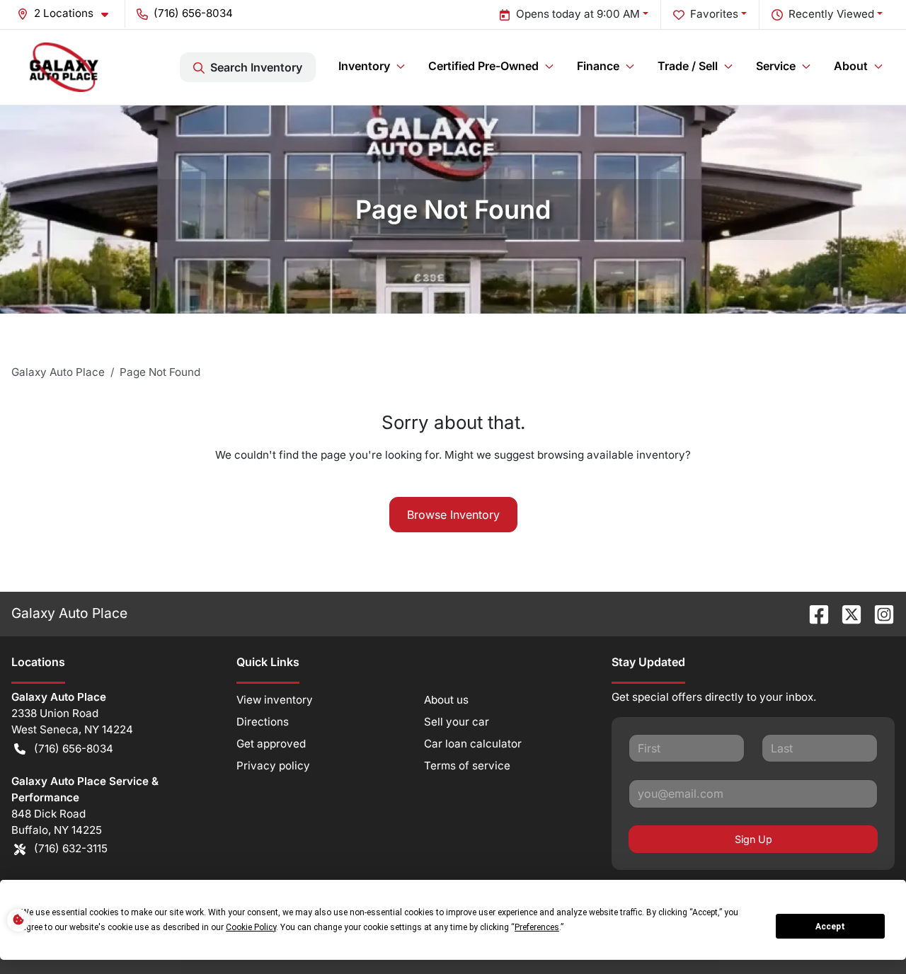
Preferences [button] (537, 927)
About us (446, 699)
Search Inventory (256, 67)
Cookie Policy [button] (251, 927)
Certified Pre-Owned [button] (483, 66)
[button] (68, 14)
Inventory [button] (364, 66)
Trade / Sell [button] (688, 66)
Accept (830, 927)
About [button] (851, 66)
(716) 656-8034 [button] (193, 13)
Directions (262, 721)
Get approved (271, 743)
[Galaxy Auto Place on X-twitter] (846, 613)
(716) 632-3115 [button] (71, 848)
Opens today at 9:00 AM (578, 14)
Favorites (714, 14)
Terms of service (467, 765)
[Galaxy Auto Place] (64, 67)
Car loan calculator (473, 743)
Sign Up (753, 839)
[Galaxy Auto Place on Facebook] (813, 613)
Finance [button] (598, 66)
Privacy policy (273, 765)
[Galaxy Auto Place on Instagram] (878, 613)
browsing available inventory (611, 455)
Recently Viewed (831, 14)
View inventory (274, 699)
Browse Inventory (453, 515)
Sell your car (456, 721)
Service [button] (776, 66)
